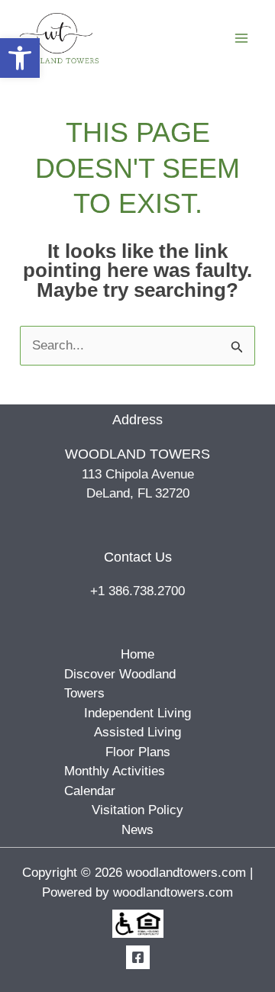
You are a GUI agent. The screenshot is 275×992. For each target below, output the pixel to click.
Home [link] (137, 654)
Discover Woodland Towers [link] (120, 684)
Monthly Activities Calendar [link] (114, 781)
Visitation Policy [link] (137, 810)
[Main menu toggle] (242, 38)
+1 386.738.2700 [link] (137, 591)
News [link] (137, 830)
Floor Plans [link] (137, 752)
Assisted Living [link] (137, 732)
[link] (20, 58)
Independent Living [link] (137, 713)
